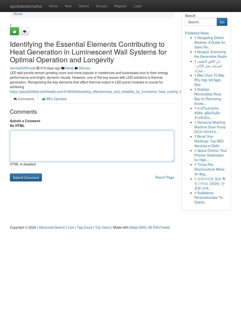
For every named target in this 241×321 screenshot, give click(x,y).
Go (222, 22)
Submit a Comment (25, 120)
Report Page (164, 177)
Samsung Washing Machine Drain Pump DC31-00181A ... (210, 127)
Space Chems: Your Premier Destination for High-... (210, 155)
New (68, 6)
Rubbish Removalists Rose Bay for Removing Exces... (207, 96)
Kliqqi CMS (137, 227)
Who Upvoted (55, 98)
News (69, 68)
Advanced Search (52, 227)
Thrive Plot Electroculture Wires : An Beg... (210, 169)
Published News (197, 33)
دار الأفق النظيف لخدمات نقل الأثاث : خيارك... (208, 66)
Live (71, 227)
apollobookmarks (26, 6)
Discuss (84, 68)
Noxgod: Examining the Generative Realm (210, 54)
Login (138, 6)
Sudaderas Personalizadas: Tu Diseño (208, 197)
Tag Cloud (84, 227)
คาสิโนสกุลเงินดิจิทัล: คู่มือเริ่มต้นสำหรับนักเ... (207, 113)
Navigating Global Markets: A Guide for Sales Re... (209, 42)
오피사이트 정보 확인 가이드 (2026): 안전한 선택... (209, 183)
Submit (84, 6)
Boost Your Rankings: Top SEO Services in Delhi (209, 141)
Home (53, 6)
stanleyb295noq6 (23, 68)
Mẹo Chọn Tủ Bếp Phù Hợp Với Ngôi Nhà (209, 80)
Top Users (102, 227)
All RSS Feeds (159, 227)
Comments (25, 98)
